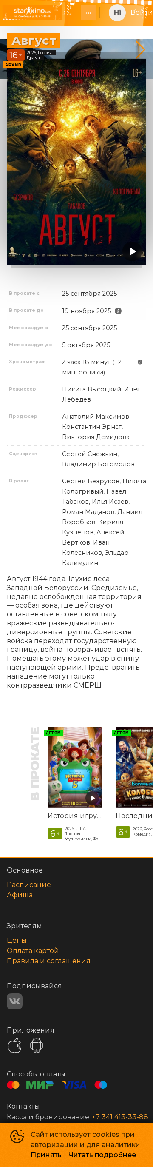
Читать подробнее (102, 1155)
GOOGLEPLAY (36, 1045)
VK (15, 1001)
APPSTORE (14, 1045)
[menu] (83, 12)
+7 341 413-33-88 (120, 1117)
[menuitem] (88, 12)
